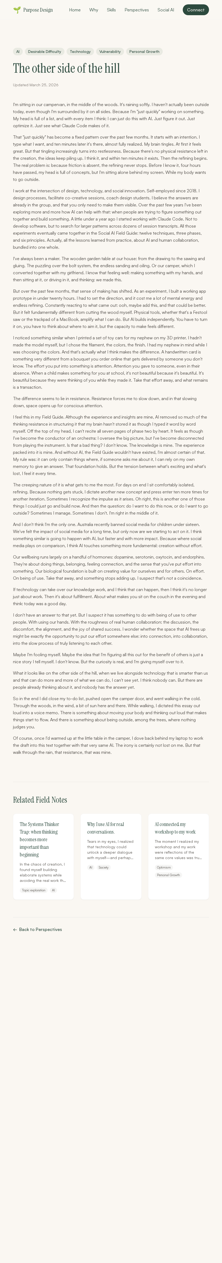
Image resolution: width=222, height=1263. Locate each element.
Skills (111, 9)
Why (93, 9)
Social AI (166, 9)
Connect (196, 9)
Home (75, 9)
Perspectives (137, 9)
